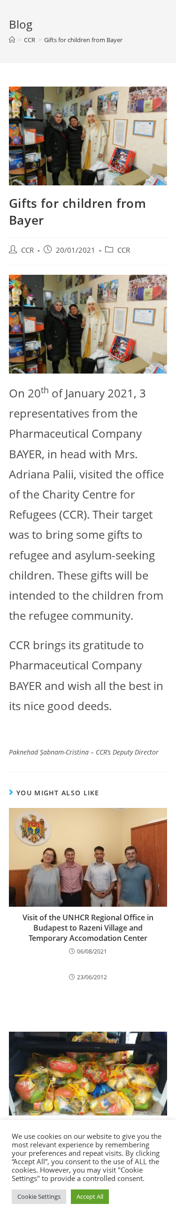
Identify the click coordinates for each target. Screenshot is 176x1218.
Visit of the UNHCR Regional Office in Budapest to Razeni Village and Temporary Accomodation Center (88, 928)
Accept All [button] (90, 1196)
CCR (27, 250)
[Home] (12, 40)
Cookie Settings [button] (39, 1196)
